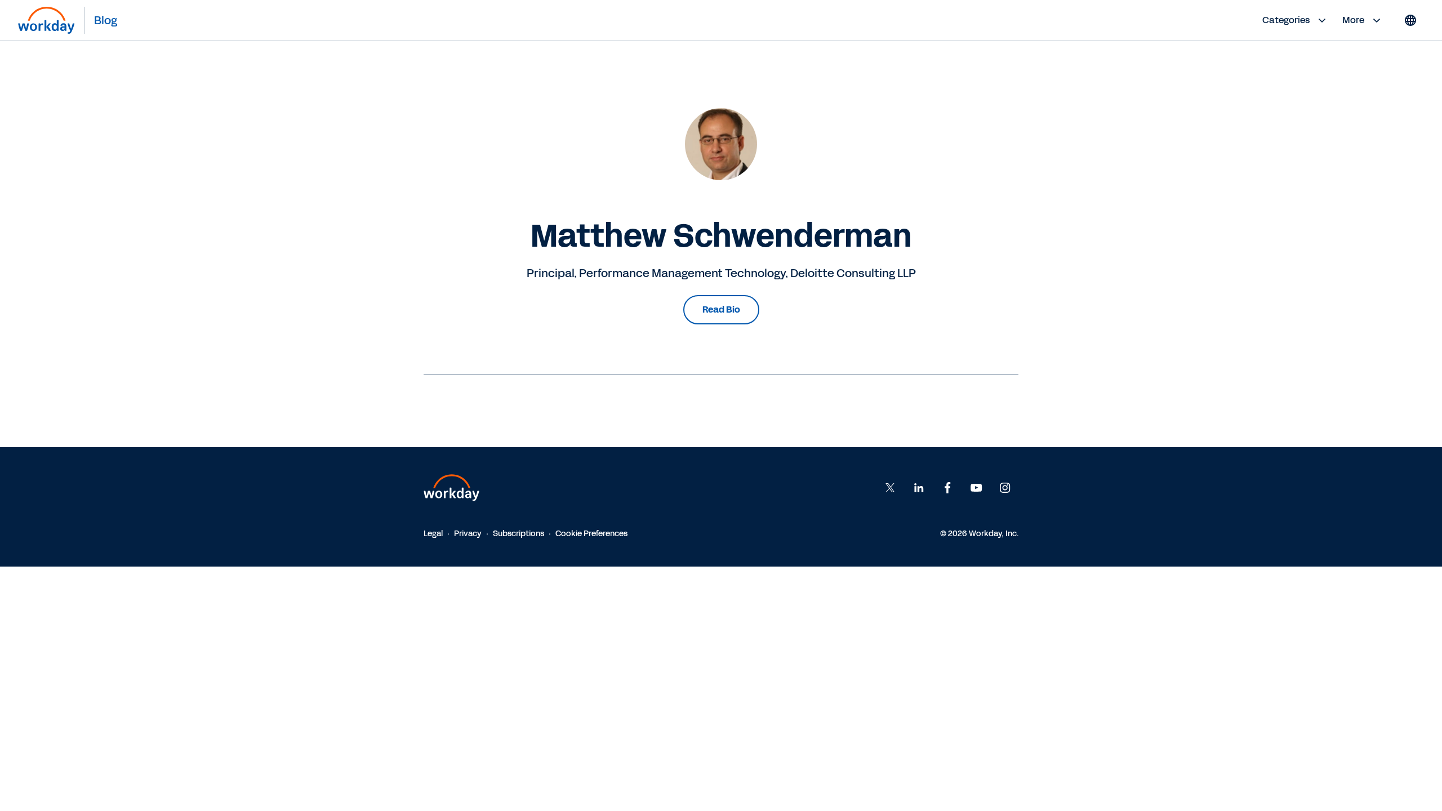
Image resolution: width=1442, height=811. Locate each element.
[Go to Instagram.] (1004, 487)
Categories (1286, 20)
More (1353, 20)
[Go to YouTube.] (976, 487)
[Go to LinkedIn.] (918, 487)
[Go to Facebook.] (947, 487)
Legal (433, 533)
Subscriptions (518, 533)
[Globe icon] (1410, 20)
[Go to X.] (890, 487)
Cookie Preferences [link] (591, 533)
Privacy (468, 533)
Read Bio (721, 309)
